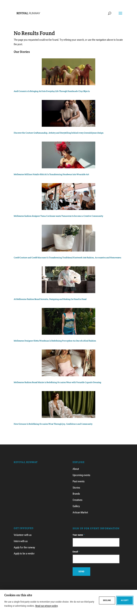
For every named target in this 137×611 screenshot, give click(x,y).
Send (81, 571)
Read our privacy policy (46, 605)
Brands (76, 493)
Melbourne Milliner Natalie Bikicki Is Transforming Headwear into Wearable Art (51, 174)
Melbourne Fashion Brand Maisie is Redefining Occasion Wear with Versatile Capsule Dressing (57, 382)
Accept (125, 600)
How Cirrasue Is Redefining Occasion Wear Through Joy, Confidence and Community (53, 424)
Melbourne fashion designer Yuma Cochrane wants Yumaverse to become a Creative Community (58, 216)
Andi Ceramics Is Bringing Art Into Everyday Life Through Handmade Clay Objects (52, 91)
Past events (79, 481)
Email (76, 551)
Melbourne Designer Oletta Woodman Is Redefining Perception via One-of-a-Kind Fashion (55, 340)
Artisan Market (80, 512)
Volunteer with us (23, 535)
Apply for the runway (24, 547)
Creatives (77, 500)
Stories (76, 487)
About (76, 469)
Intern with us (21, 541)
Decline (107, 600)
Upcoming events (81, 475)
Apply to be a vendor (24, 553)
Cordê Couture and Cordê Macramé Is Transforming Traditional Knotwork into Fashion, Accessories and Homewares (67, 257)
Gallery (76, 506)
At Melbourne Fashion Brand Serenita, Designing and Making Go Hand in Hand (50, 299)
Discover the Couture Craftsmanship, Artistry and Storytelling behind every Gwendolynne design (58, 132)
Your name (79, 535)
